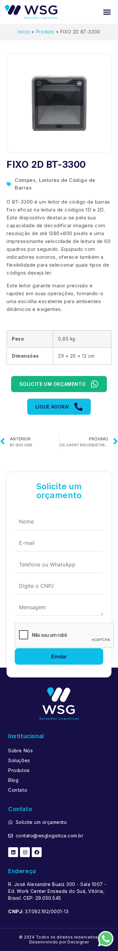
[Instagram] (25, 852)
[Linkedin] (13, 852)
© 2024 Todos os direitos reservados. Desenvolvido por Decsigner (59, 939)
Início (24, 31)
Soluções (19, 760)
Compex (25, 180)
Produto (45, 31)
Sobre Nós (20, 751)
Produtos (19, 770)
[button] (107, 12)
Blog (13, 780)
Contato (17, 790)
